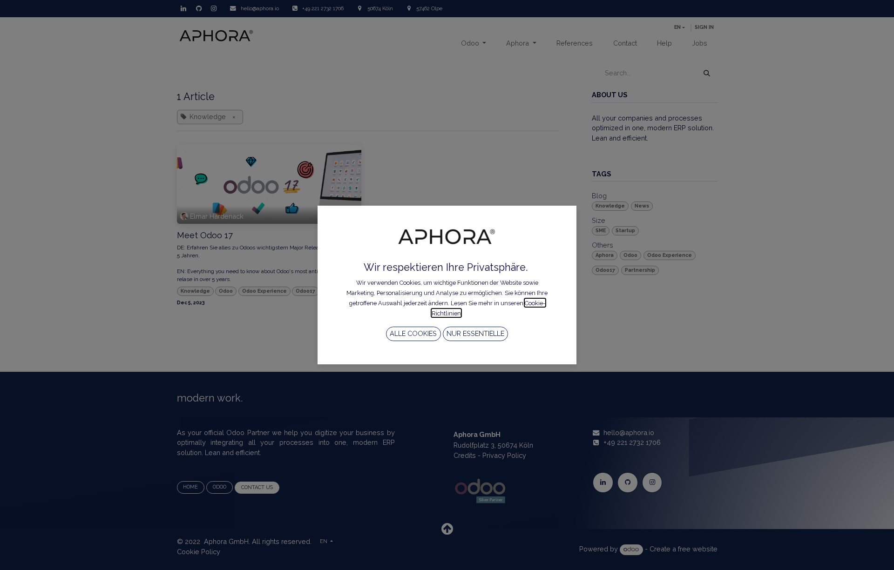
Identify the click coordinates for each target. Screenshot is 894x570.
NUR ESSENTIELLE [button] (475, 333)
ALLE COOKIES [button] (413, 333)
